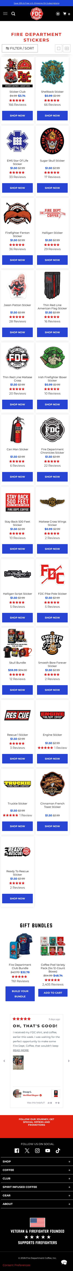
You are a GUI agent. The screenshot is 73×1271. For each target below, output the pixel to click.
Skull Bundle (17, 662)
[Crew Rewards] (58, 14)
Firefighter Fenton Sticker (17, 234)
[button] (18, 1063)
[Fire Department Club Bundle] (20, 946)
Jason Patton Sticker (17, 305)
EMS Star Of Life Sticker (17, 162)
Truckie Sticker (17, 803)
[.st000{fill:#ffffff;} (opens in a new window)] (16, 1152)
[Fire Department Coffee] (36, 13)
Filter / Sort (21, 48)
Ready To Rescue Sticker (17, 873)
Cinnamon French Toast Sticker (52, 805)
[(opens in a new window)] (57, 1152)
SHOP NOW (17, 115)
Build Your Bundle (20, 994)
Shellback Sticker (52, 91)
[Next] (68, 1061)
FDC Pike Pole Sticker (52, 593)
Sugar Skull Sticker (52, 160)
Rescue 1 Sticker (17, 734)
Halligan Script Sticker (17, 593)
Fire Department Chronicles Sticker (52, 451)
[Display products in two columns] (67, 48)
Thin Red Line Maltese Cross (17, 378)
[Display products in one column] (58, 48)
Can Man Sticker (17, 449)
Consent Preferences (16, 1265)
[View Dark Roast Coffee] (56, 1093)
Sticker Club (18, 91)
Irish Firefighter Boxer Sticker (52, 378)
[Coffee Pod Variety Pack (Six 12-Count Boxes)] (52, 946)
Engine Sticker (52, 734)
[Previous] (4, 1061)
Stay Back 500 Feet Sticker (17, 523)
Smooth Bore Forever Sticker (52, 664)
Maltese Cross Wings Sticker (52, 523)
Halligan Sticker (52, 232)
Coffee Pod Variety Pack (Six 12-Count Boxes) (53, 968)
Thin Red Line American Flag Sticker (52, 306)
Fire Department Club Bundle (20, 966)
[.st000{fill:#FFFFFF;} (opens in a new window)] (27, 1152)
